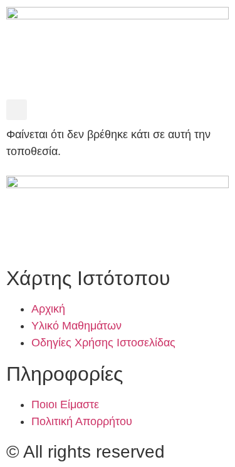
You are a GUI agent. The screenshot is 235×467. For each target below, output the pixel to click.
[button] (16, 109)
